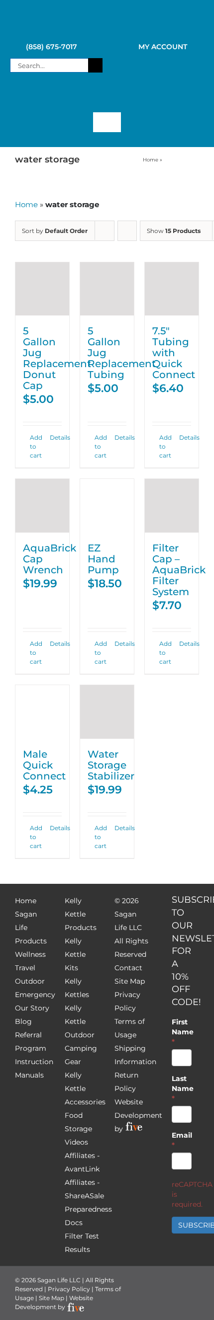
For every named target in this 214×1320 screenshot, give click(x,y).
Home (150, 159)
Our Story (32, 1008)
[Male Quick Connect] (42, 712)
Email (182, 1140)
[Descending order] (127, 231)
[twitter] (80, 97)
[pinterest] (116, 97)
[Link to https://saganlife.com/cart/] (158, 66)
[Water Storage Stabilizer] (107, 712)
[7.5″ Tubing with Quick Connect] (172, 289)
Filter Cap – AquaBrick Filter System (179, 570)
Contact (128, 967)
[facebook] (62, 97)
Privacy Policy (69, 1289)
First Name (182, 1031)
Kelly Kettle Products (81, 914)
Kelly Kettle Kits (75, 954)
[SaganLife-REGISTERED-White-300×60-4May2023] (107, 19)
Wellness (30, 954)
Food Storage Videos (78, 1129)
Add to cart (36, 446)
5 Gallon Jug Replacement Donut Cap (57, 358)
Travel (25, 967)
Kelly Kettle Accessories (85, 1088)
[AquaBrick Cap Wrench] (42, 506)
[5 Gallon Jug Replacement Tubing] (107, 289)
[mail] (152, 97)
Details (56, 437)
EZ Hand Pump (103, 559)
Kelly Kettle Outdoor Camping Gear (81, 1035)
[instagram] (98, 97)
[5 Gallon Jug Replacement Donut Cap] (42, 289)
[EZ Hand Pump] (107, 506)
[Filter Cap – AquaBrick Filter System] (172, 506)
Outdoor (30, 981)
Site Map (129, 981)
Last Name (182, 1088)
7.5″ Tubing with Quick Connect (173, 353)
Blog (23, 1021)
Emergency (35, 994)
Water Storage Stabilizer (111, 765)
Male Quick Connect (44, 765)
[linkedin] (134, 97)
